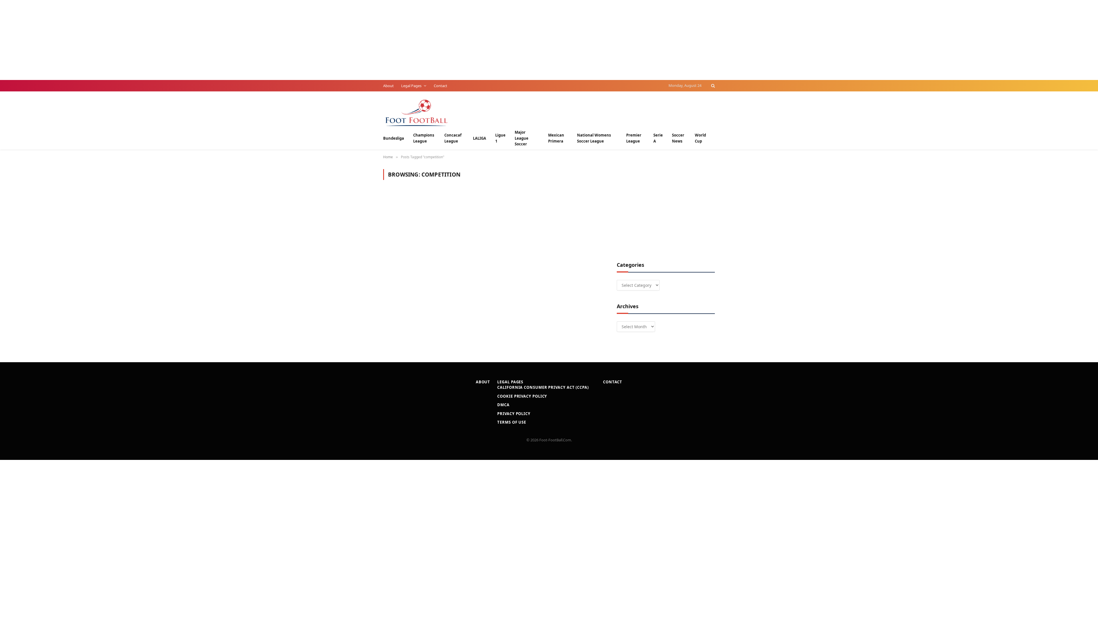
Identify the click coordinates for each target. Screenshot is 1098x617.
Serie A (658, 138)
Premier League (633, 138)
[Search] (712, 85)
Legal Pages (411, 85)
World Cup (700, 138)
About (388, 85)
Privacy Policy (513, 413)
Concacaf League (453, 138)
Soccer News (678, 138)
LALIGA (479, 138)
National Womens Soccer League (594, 138)
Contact (440, 85)
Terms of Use (511, 422)
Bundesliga (393, 138)
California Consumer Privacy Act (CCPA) (543, 387)
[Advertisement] (171, 40)
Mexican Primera (556, 138)
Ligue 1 (500, 138)
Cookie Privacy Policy (522, 396)
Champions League (423, 138)
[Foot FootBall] (416, 112)
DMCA (503, 404)
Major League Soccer (521, 138)
